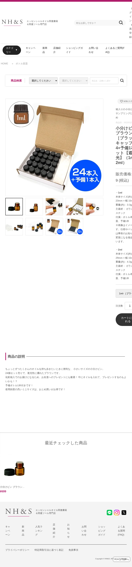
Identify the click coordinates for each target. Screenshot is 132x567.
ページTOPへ (121, 559)
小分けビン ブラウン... (12, 487)
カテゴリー (9, 50)
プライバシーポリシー (17, 550)
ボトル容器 (22, 63)
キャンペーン (30, 50)
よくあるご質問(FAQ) (115, 50)
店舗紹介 (56, 50)
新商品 (44, 50)
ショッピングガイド (74, 50)
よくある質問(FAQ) (121, 530)
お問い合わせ (93, 50)
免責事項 (73, 550)
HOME (4, 63)
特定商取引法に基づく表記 (49, 550)
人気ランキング (38, 530)
